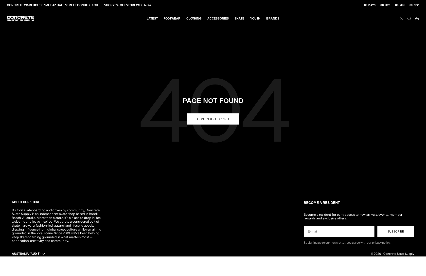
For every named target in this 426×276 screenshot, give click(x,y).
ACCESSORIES (218, 18)
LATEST (152, 18)
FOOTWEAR (172, 18)
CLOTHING (193, 18)
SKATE (239, 18)
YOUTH (255, 18)
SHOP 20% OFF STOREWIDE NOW (127, 5)
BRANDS (272, 18)
